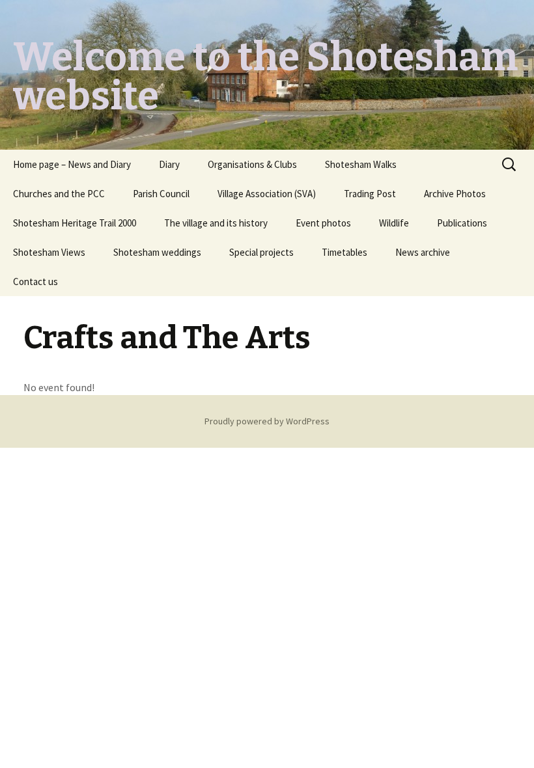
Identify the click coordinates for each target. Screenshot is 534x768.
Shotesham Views (49, 252)
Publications (462, 223)
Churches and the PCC (59, 193)
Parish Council (161, 193)
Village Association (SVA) (267, 193)
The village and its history (216, 223)
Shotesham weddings (157, 252)
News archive (422, 252)
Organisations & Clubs (252, 164)
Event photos (323, 223)
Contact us (35, 281)
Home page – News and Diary (72, 164)
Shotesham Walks (361, 164)
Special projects (261, 252)
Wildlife (394, 223)
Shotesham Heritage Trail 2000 (74, 223)
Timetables (344, 252)
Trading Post (370, 193)
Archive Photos (455, 193)
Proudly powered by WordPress (267, 421)
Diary (169, 164)
